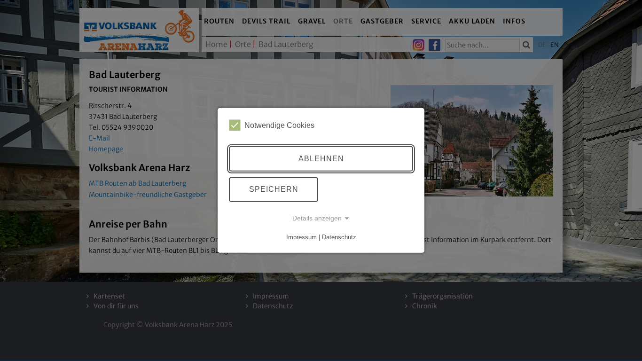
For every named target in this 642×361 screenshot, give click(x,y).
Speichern (273, 189)
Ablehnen (321, 159)
